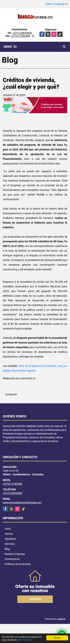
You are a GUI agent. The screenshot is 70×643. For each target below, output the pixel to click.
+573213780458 (20, 35)
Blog (7, 548)
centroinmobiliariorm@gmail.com (22, 502)
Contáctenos (12, 559)
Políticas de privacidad (18, 564)
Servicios (10, 543)
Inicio (8, 528)
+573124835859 (22, 32)
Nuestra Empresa (15, 553)
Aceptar (57, 637)
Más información (25, 639)
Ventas (9, 533)
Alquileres (10, 538)
